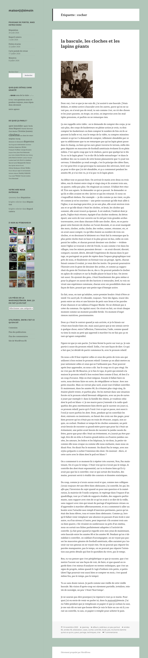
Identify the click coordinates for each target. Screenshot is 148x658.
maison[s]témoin (21, 10)
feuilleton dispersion (15, 147)
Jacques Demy (13, 152)
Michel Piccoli (20, 165)
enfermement (21, 144)
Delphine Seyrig (14, 139)
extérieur (103, 627)
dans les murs (28, 135)
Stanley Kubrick (24, 173)
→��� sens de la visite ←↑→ (21, 95)
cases (85, 630)
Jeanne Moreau (20, 155)
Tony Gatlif (12, 176)
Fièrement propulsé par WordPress (75, 652)
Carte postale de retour (18, 51)
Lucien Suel (12, 160)
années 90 (68, 630)
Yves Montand (13, 178)
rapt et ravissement (23, 171)
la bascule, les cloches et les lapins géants (90, 43)
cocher (91, 630)
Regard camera (15, 37)
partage (83, 632)
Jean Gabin (12, 155)
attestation (77, 630)
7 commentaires (111, 632)
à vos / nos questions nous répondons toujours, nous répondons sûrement (21, 102)
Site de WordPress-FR (18, 341)
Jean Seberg (29, 155)
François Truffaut (14, 150)
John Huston (13, 158)
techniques (91, 632)
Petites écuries (15, 44)
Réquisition (13, 30)
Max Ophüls (12, 165)
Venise (17, 176)
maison (28, 160)
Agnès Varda (28, 126)
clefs (21, 135)
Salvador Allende (13, 173)
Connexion (13, 328)
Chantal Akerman (27, 129)
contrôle (97, 630)
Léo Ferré (20, 160)
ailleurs (96, 627)
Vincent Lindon (25, 176)
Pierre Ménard (13, 171)
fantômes (28, 144)
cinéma (14, 135)
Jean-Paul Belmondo (23, 152)
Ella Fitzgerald (13, 144)
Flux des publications (17, 332)
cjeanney (85, 627)
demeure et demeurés (16, 142)
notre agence (14, 109)
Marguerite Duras (24, 163)
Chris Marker (13, 131)
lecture (19, 158)
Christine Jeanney (25, 131)
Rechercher (13, 72)
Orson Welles (25, 168)
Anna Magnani (15, 128)
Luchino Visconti (27, 157)
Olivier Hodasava (14, 168)
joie (108, 630)
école (104, 630)
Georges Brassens (26, 150)
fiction (24, 147)
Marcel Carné (13, 163)
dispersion (29, 141)
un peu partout (113, 627)
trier (99, 632)
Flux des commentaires (18, 336)
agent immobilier (16, 126)
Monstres (12, 58)
